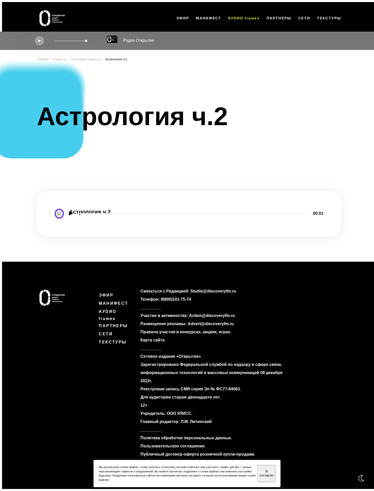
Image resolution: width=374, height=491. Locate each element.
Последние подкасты (86, 59)
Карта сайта (152, 340)
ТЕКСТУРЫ (329, 18)
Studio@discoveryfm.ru (213, 291)
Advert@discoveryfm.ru (211, 324)
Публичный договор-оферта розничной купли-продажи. (197, 454)
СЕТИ (304, 18)
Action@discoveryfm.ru (212, 315)
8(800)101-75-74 (176, 299)
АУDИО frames (244, 18)
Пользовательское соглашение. (173, 446)
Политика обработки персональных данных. (186, 438)
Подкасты (60, 59)
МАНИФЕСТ (208, 18)
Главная (43, 59)
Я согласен (267, 473)
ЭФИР (182, 18)
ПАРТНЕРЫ (279, 18)
